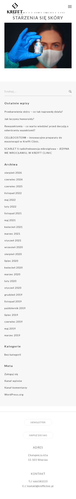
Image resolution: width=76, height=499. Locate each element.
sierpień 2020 (13, 254)
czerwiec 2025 (13, 186)
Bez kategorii (12, 354)
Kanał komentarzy (15, 387)
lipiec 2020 (11, 260)
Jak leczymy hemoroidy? (19, 118)
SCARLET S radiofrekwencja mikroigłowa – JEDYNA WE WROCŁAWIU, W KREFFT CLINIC (36, 150)
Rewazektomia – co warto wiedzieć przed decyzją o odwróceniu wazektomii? (36, 128)
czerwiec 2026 (13, 179)
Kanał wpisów (13, 380)
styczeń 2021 (12, 240)
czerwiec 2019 (13, 321)
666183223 (40, 481)
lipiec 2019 (11, 314)
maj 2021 (10, 220)
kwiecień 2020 (13, 267)
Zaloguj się (11, 374)
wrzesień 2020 (13, 247)
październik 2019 (15, 308)
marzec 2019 (12, 335)
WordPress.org (14, 394)
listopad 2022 (13, 193)
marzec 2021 (12, 233)
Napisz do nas (38, 435)
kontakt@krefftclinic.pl (40, 486)
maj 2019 (10, 328)
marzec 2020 (12, 274)
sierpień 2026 (13, 172)
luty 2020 (10, 280)
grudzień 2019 (13, 294)
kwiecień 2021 (13, 226)
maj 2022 (10, 199)
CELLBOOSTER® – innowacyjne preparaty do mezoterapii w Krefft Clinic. (33, 139)
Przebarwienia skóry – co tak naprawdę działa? (33, 111)
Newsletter (38, 422)
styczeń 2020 (12, 287)
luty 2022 (10, 206)
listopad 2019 (13, 301)
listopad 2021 (13, 213)
